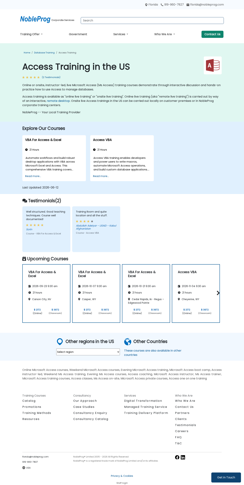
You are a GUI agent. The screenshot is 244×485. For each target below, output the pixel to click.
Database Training (44, 52)
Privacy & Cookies (122, 476)
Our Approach (85, 401)
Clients (181, 419)
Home (27, 52)
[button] (217, 293)
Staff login (122, 482)
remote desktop (58, 101)
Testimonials (185, 425)
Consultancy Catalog (90, 419)
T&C (178, 443)
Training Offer (30, 34)
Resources (30, 419)
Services (119, 34)
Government (78, 34)
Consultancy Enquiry (90, 413)
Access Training (67, 52)
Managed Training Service (145, 407)
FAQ (178, 437)
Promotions (31, 407)
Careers (181, 431)
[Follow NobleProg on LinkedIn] (183, 457)
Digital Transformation (143, 401)
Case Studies (83, 407)
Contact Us (212, 34)
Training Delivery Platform (146, 413)
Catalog (29, 401)
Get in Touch (226, 477)
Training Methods (36, 413)
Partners (182, 413)
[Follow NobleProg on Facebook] (177, 457)
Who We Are (163, 34)
